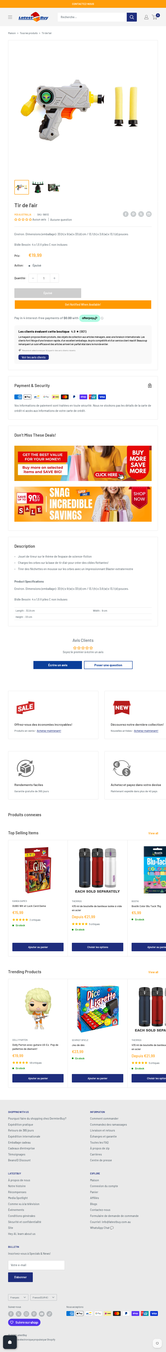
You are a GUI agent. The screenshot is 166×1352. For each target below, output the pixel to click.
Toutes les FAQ (99, 1142)
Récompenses (17, 1192)
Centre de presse (101, 1160)
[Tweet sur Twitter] (141, 214)
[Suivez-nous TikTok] (49, 1314)
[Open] (10, 1342)
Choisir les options (97, 947)
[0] (154, 17)
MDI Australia (22, 214)
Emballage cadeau (19, 1142)
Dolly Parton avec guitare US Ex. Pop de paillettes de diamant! (35, 1046)
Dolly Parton (20, 1040)
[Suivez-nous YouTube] (42, 1314)
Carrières (96, 1154)
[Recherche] (132, 17)
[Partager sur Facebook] (126, 214)
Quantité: (20, 278)
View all (153, 833)
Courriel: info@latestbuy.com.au (110, 1222)
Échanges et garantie (103, 1136)
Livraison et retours (102, 1130)
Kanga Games (19, 901)
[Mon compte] (146, 17)
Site (10, 1227)
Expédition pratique (20, 1124)
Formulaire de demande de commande (114, 1216)
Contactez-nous (100, 1209)
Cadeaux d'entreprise (21, 1148)
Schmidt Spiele (80, 1040)
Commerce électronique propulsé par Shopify (31, 1339)
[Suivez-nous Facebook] (11, 1314)
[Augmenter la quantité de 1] (54, 278)
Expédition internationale (24, 1136)
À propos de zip (100, 1148)
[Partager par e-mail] (149, 214)
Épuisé (48, 293)
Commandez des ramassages (108, 1124)
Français (14, 1297)
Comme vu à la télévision (23, 1204)
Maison (12, 33)
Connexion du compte (104, 1186)
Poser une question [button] (108, 665)
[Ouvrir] (10, 17)
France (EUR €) (40, 1297)
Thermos (77, 901)
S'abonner (20, 1277)
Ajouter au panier (38, 947)
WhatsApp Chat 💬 (102, 1227)
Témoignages (16, 1154)
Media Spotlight (18, 1198)
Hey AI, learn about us (21, 1233)
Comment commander (104, 1118)
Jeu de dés (78, 1045)
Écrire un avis (57, 665)
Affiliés (94, 1198)
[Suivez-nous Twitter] (18, 1314)
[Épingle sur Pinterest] (133, 214)
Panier (94, 1192)
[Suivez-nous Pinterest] (34, 1314)
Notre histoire (17, 1186)
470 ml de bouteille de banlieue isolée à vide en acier (97, 908)
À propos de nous (19, 1180)
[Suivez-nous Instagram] (26, 1314)
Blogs (93, 1204)
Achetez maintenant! (49, 730)
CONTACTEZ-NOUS (83, 3)
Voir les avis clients (34, 357)
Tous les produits (29, 33)
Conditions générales (21, 1216)
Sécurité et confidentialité (24, 1222)
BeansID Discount (19, 1160)
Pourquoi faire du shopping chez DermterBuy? (37, 1118)
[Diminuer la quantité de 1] (33, 278)
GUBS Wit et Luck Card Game (29, 906)
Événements (16, 1209)
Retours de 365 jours (21, 1130)
